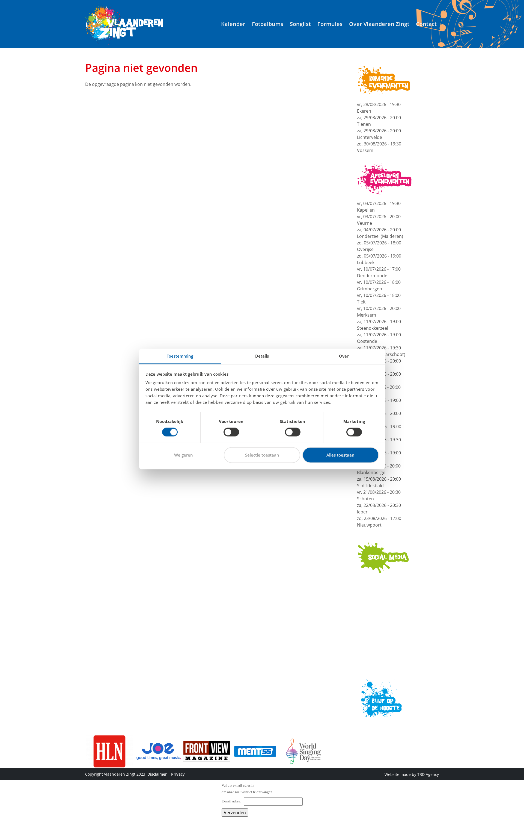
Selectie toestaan (262, 455)
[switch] (231, 432)
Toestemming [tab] (180, 356)
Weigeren (183, 455)
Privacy (178, 774)
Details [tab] (262, 356)
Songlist (300, 24)
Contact (426, 24)
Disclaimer (157, 774)
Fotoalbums (267, 24)
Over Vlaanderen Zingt (379, 24)
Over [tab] (344, 356)
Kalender (233, 24)
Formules (330, 24)
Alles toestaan (340, 455)
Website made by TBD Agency (412, 774)
